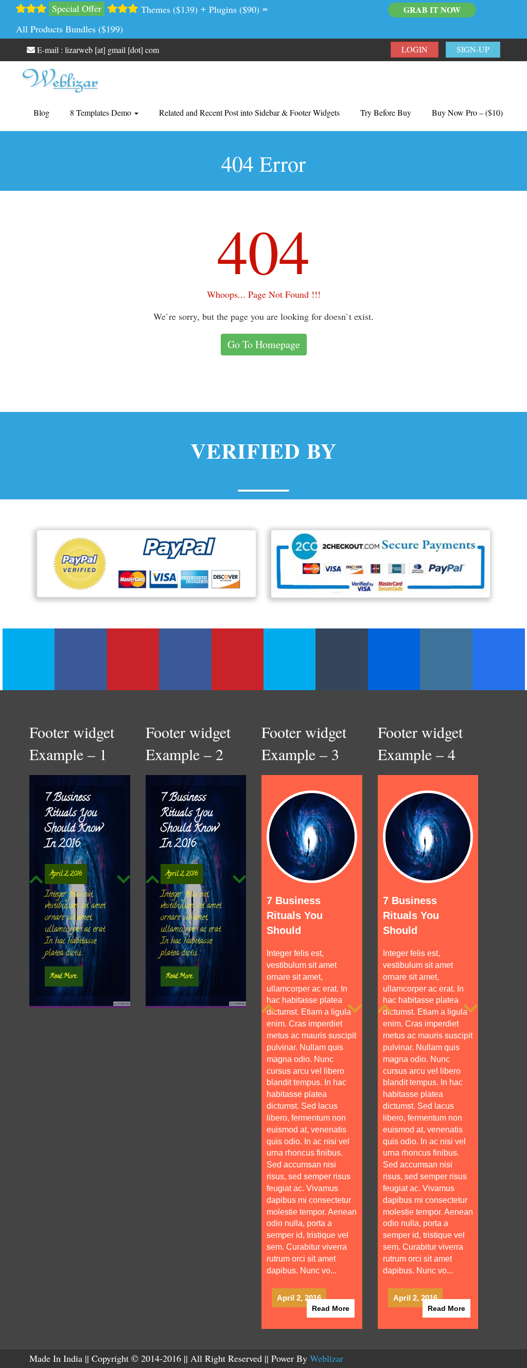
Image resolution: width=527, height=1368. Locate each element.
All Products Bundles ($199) (69, 29)
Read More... (64, 976)
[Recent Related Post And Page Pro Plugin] (60, 78)
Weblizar (326, 1332)
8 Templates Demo (101, 112)
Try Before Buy (385, 112)
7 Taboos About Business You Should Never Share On (77, 821)
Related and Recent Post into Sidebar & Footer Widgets (249, 112)
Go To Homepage (263, 344)
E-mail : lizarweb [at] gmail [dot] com (97, 49)
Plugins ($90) (234, 9)
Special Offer (76, 8)
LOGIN (414, 49)
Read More (330, 1282)
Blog (41, 112)
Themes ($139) (169, 9)
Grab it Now (432, 9)
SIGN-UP (472, 49)
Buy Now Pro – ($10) (467, 112)
